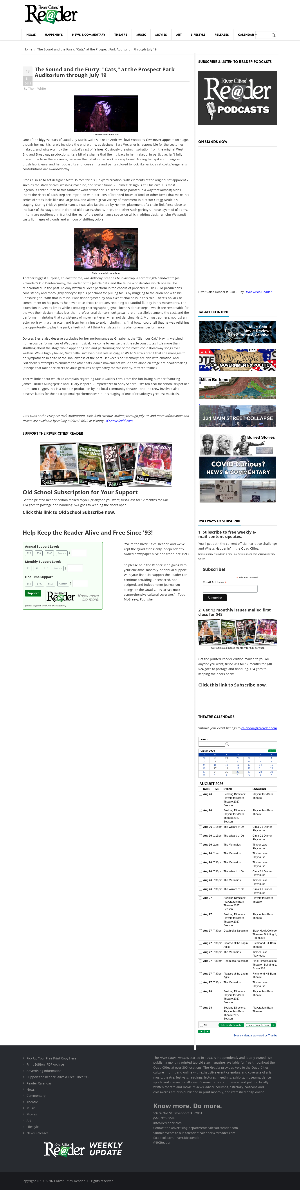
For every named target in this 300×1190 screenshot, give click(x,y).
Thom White (37, 88)
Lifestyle (198, 34)
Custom (62, 553)
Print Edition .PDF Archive (45, 1064)
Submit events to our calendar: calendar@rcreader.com (194, 1133)
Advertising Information (44, 1071)
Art (179, 34)
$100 (49, 553)
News (31, 1089)
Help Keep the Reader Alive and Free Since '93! (88, 532)
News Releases (38, 1133)
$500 (50, 583)
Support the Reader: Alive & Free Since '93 (58, 1077)
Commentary (36, 1095)
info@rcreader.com (167, 1123)
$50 (39, 553)
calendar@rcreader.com (259, 728)
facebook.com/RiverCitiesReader (177, 1138)
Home (31, 34)
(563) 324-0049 (164, 1118)
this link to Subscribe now (238, 685)
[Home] (51, 14)
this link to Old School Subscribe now (74, 512)
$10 (46, 568)
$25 (29, 553)
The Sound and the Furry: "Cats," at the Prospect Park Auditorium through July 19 (105, 72)
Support (33, 593)
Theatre (120, 34)
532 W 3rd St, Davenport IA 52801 (177, 1113)
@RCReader (162, 1142)
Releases (222, 34)
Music (141, 34)
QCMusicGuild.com (118, 421)
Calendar (246, 34)
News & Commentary (88, 34)
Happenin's (54, 34)
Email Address (215, 582)
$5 (37, 568)
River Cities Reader (258, 292)
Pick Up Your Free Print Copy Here (51, 1058)
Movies (161, 34)
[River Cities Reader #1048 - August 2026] (237, 217)
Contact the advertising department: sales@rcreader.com (195, 1128)
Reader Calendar (39, 1083)
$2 (28, 568)
